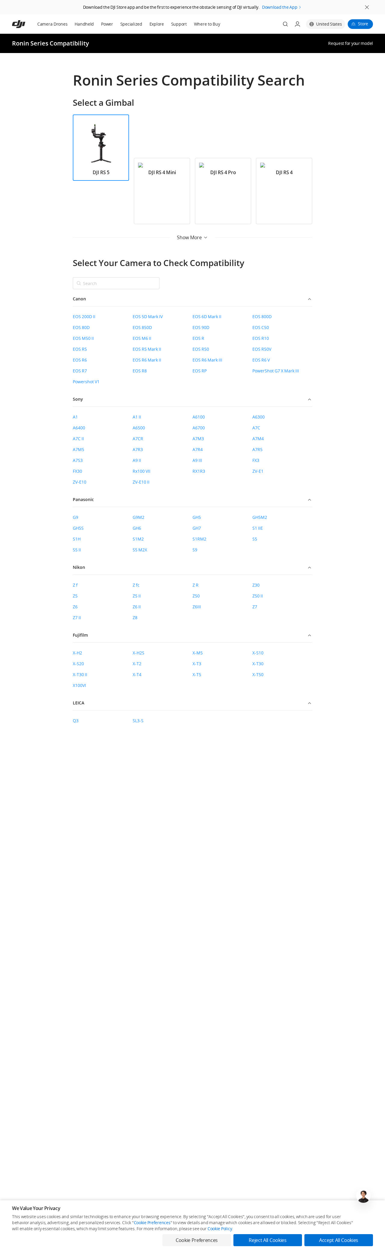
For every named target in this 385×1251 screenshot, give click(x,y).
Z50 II (257, 596)
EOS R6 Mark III (207, 360)
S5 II (77, 550)
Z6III (196, 607)
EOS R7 (80, 371)
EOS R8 (140, 371)
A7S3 (78, 460)
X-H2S (138, 653)
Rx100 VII (141, 471)
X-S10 (257, 653)
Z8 (135, 617)
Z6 (75, 607)
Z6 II (137, 607)
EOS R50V (261, 349)
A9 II (137, 460)
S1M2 (138, 539)
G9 (75, 517)
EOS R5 (80, 349)
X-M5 (197, 653)
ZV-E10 (79, 482)
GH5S (78, 528)
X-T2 (137, 663)
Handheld (84, 24)
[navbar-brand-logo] (26, 24)
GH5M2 (259, 517)
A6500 (139, 428)
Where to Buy (207, 24)
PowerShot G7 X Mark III (275, 371)
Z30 (256, 585)
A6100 (198, 417)
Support (179, 24)
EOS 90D (200, 327)
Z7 (254, 607)
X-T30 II (80, 674)
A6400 (79, 428)
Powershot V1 (86, 381)
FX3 (255, 460)
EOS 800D (262, 316)
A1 (75, 417)
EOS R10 (260, 338)
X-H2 (77, 653)
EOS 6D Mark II (206, 316)
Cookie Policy (220, 1228)
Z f (75, 585)
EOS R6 (80, 360)
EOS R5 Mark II (147, 349)
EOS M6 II (142, 338)
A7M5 (78, 449)
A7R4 (197, 449)
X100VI (79, 685)
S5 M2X (140, 550)
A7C (256, 428)
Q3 (76, 720)
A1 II (137, 417)
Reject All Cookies (267, 1240)
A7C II (78, 438)
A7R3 (138, 449)
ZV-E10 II (141, 482)
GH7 (196, 528)
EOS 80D (81, 327)
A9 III (197, 460)
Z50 (196, 596)
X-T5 (196, 674)
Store (363, 24)
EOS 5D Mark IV (148, 316)
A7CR (138, 438)
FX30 (77, 471)
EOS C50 (260, 327)
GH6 (137, 528)
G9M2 (138, 517)
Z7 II (77, 617)
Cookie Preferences (152, 1222)
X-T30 (257, 663)
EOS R (198, 338)
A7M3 (198, 438)
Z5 (75, 596)
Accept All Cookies (338, 1240)
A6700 (198, 428)
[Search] (285, 24)
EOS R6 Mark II (147, 360)
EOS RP (199, 371)
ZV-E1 (257, 471)
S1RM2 (199, 539)
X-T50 (257, 674)
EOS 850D (142, 327)
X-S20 (78, 663)
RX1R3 (198, 471)
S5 (254, 539)
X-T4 (137, 674)
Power (107, 24)
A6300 (258, 417)
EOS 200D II (84, 316)
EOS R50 (200, 349)
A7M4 (258, 438)
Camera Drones (52, 24)
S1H (77, 539)
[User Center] (297, 24)
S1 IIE (257, 528)
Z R (195, 585)
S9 (194, 550)
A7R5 (257, 449)
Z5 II (137, 596)
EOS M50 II (83, 338)
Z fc (136, 585)
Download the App (279, 7)
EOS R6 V (261, 360)
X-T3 (196, 663)
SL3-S (138, 720)
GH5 (196, 517)
